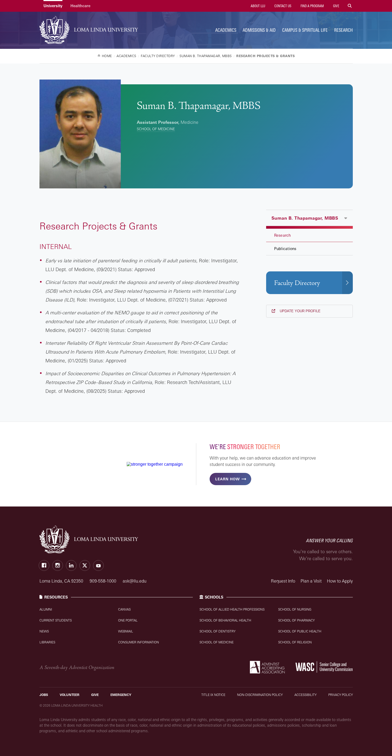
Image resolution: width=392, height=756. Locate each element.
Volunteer (69, 695)
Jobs (43, 695)
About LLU (257, 6)
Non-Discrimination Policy (260, 695)
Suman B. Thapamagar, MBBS (304, 218)
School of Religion (295, 642)
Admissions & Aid (259, 30)
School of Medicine (156, 129)
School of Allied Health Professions (232, 609)
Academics (225, 30)
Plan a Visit (311, 581)
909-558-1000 (103, 581)
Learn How (227, 479)
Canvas (124, 609)
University (52, 5)
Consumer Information (138, 642)
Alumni (45, 609)
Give (335, 6)
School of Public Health (299, 631)
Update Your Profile (300, 311)
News (44, 631)
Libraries (47, 642)
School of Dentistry (217, 631)
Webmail (125, 631)
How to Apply (340, 581)
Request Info (283, 581)
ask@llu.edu (134, 581)
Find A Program (312, 6)
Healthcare (80, 5)
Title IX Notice (213, 695)
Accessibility (305, 695)
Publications (285, 248)
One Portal (128, 620)
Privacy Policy (340, 695)
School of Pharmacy (296, 620)
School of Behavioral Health (225, 620)
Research (343, 30)
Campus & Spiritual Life (305, 30)
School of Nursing (294, 609)
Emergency (120, 695)
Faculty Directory (297, 283)
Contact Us (282, 6)
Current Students (55, 620)
